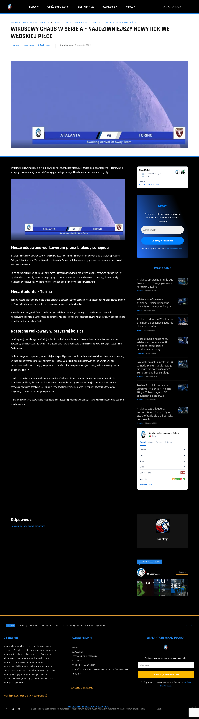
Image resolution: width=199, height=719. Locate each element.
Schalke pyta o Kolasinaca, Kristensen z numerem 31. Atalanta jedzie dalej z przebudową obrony (152, 344)
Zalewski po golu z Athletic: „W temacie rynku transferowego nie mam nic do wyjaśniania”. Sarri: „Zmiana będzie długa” (155, 367)
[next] (191, 625)
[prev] (186, 625)
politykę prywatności (175, 248)
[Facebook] (6, 709)
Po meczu (140, 377)
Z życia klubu (44, 45)
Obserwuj (182, 572)
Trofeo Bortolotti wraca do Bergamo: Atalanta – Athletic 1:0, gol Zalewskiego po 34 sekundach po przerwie (154, 390)
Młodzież (140, 291)
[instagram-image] (145, 587)
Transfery (140, 353)
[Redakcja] (163, 526)
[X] (19, 709)
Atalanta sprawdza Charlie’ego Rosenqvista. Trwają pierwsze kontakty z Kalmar (155, 283)
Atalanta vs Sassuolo (149, 184)
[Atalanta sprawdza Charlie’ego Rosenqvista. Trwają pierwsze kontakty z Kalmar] (183, 281)
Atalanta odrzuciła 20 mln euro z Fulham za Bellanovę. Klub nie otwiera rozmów (155, 322)
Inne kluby (45, 22)
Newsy (33, 22)
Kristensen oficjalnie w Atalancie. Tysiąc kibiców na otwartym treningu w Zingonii (154, 303)
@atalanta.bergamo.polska (159, 570)
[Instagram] (12, 709)
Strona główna (19, 22)
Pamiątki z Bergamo (81, 687)
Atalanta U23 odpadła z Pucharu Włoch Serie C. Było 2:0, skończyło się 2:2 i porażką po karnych (155, 414)
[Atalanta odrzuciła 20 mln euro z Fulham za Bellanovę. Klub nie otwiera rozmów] (183, 321)
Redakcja (162, 539)
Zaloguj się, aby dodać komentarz (28, 526)
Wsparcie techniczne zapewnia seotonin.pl (88, 707)
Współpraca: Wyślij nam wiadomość (25, 695)
